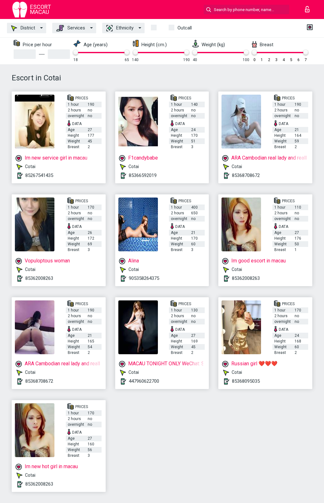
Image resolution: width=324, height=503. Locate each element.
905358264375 (144, 278)
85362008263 (39, 278)
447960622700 (144, 381)
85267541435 (39, 175)
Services (75, 28)
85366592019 (143, 175)
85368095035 (246, 381)
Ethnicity (124, 28)
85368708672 (246, 175)
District (27, 28)
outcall (185, 28)
